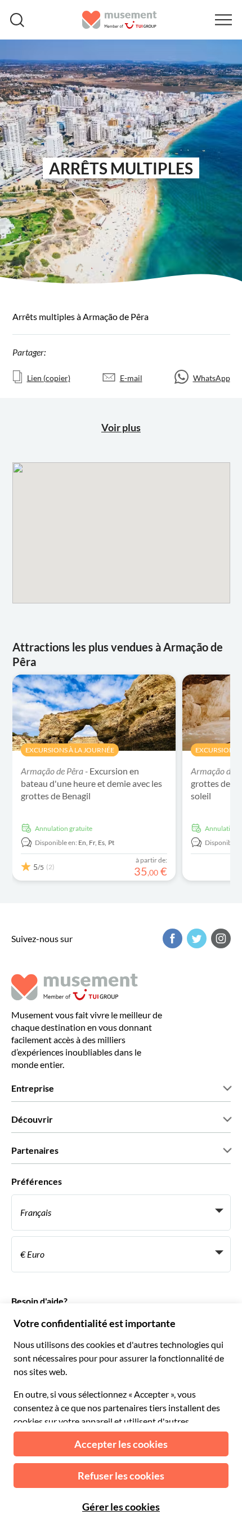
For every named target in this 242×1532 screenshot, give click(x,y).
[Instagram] (219, 938)
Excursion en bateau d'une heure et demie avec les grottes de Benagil (91, 783)
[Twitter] (195, 938)
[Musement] (119, 20)
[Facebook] (171, 938)
